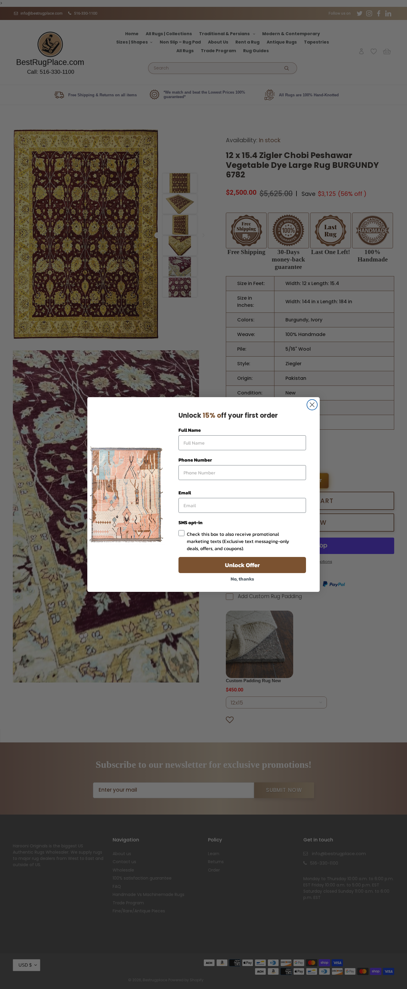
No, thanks (242, 578)
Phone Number (195, 459)
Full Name (189, 430)
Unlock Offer (242, 565)
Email (184, 492)
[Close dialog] (312, 405)
